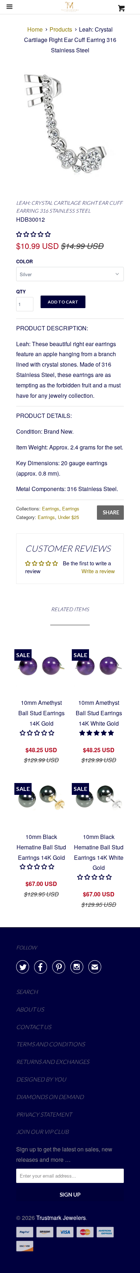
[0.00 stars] (34, 234)
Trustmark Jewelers (61, 1217)
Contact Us (33, 1026)
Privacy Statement (44, 1114)
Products (61, 29)
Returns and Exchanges (52, 1061)
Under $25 (68, 517)
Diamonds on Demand (50, 1096)
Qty (21, 291)
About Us (30, 1009)
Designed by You (41, 1079)
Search (27, 991)
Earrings (50, 508)
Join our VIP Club (42, 1131)
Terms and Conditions (50, 1044)
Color (24, 261)
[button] (97, 733)
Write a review (98, 571)
